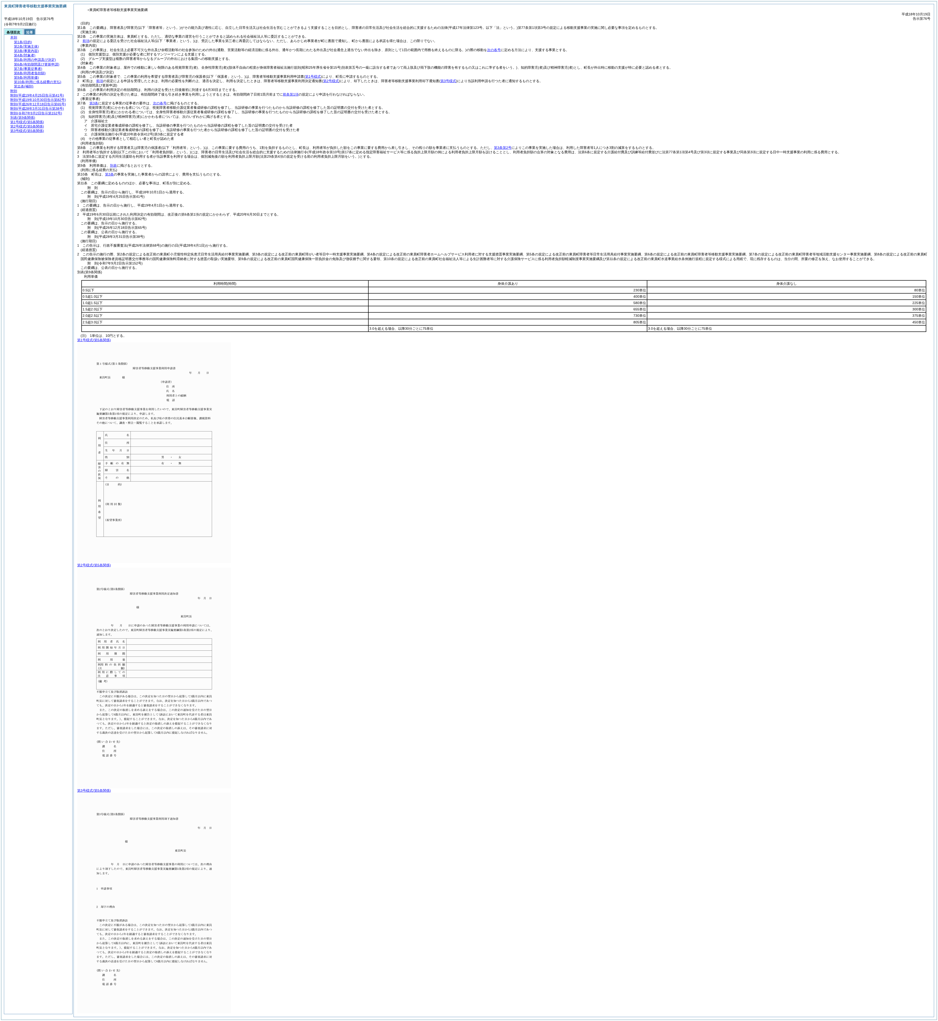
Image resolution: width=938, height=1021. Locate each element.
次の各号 (494, 50)
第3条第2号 (503, 148)
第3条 (93, 103)
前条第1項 (290, 94)
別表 (113, 165)
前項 (86, 41)
